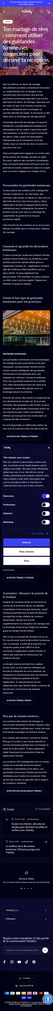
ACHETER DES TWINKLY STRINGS (22, 437)
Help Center (28, 4)
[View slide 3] (28, 888)
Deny (26, 561)
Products (8, 21)
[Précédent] (4, 3)
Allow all (26, 542)
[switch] (46, 504)
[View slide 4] (31, 888)
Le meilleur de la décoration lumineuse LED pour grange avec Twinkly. (23, 849)
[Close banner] (49, 448)
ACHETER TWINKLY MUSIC (19, 701)
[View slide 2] (25, 888)
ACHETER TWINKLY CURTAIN (20, 578)
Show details (37, 533)
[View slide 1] (21, 888)
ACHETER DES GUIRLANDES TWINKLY (24, 791)
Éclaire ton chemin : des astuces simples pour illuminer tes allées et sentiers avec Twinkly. (29, 827)
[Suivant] (49, 3)
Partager (10, 809)
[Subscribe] (45, 950)
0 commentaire (44, 809)
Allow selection (26, 551)
